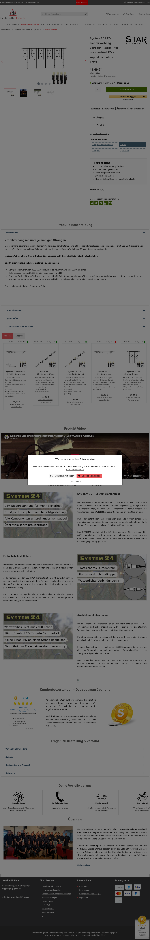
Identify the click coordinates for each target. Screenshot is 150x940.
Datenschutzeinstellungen (62, 475)
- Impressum (75, 481)
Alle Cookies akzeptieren (89, 475)
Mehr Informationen (75, 469)
